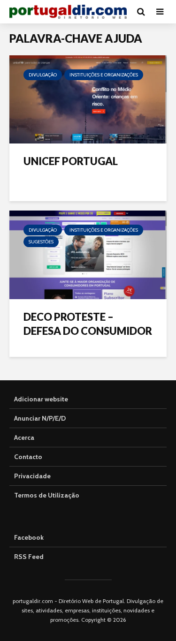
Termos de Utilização (46, 495)
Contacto (28, 456)
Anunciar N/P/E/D (40, 418)
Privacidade (32, 476)
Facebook (29, 537)
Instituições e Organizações (103, 75)
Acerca (24, 437)
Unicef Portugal (70, 161)
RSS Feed (29, 556)
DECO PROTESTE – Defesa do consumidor (87, 323)
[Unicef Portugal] (88, 98)
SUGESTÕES (41, 242)
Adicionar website (41, 399)
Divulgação (43, 75)
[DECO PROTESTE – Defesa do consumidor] (88, 253)
